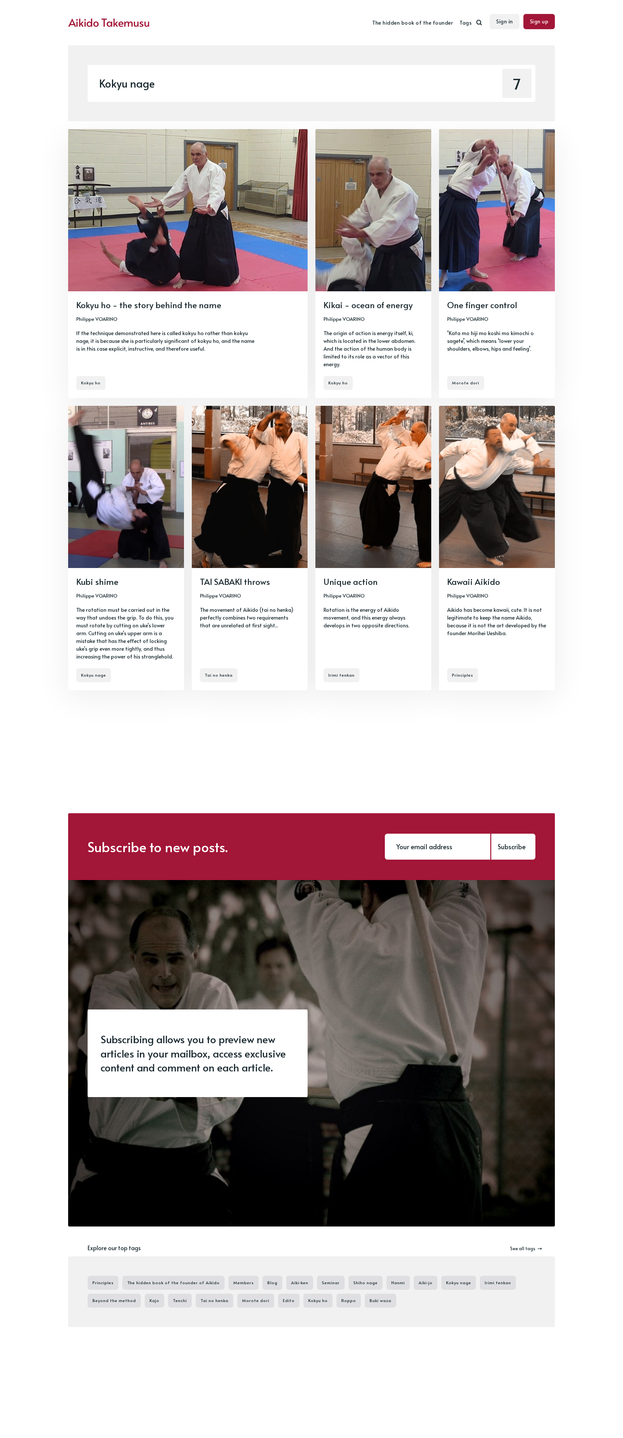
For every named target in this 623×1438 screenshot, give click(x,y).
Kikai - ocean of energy (368, 304)
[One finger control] (497, 263)
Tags (465, 22)
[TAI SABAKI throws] (250, 548)
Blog (272, 1283)
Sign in (504, 21)
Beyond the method (114, 1300)
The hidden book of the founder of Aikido (173, 1283)
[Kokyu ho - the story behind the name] (188, 263)
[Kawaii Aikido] (497, 548)
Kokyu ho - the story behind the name (148, 304)
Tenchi (180, 1300)
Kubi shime (97, 581)
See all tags (522, 1248)
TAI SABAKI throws (235, 581)
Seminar (331, 1283)
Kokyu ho (91, 383)
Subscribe (512, 846)
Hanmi (398, 1283)
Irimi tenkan (341, 675)
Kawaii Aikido (473, 581)
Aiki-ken (299, 1283)
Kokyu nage (93, 675)
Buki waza (380, 1300)
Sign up (539, 21)
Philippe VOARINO (96, 318)
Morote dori (465, 383)
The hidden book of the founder (412, 22)
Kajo (154, 1300)
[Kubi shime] (126, 548)
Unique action (351, 581)
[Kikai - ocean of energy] (373, 263)
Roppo (348, 1300)
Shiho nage (365, 1283)
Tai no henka (219, 675)
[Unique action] (373, 548)
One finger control (482, 304)
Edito (289, 1300)
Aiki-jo (426, 1283)
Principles (462, 675)
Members (243, 1283)
